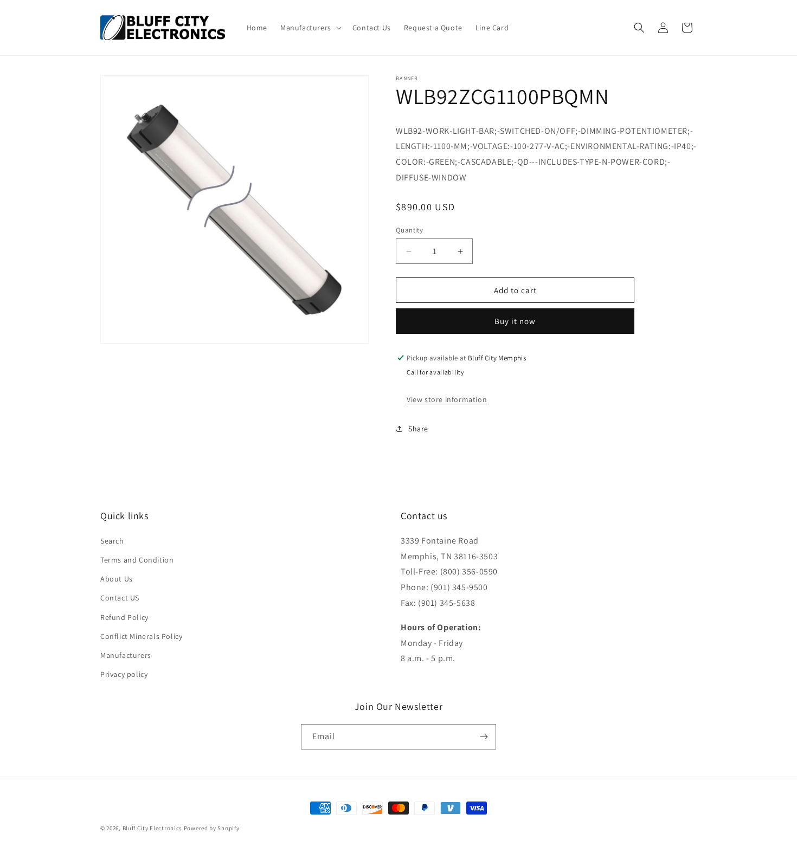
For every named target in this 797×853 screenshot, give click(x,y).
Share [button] (418, 429)
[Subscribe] (484, 736)
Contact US (119, 598)
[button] (310, 27)
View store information (447, 399)
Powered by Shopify (212, 828)
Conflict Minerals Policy (141, 636)
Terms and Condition (136, 560)
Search (112, 541)
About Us (116, 579)
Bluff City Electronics (153, 828)
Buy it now (515, 321)
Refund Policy (124, 617)
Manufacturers (125, 655)
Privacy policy (123, 674)
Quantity (409, 230)
